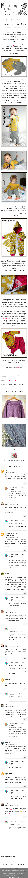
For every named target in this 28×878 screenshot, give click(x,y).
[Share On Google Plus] (15, 380)
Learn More (12, 877)
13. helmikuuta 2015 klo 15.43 (11, 575)
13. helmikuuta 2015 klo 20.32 (15, 558)
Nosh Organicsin (16, 31)
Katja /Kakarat (9, 773)
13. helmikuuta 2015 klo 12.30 (15, 491)
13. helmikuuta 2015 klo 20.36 (15, 665)
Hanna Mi (7, 742)
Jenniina (7, 804)
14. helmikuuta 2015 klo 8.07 (11, 681)
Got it (18, 877)
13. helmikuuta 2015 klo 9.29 (11, 472)
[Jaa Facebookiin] (6, 380)
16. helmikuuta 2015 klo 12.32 (15, 727)
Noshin (18, 367)
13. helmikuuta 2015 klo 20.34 (15, 601)
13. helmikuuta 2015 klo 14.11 (11, 537)
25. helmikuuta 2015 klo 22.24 (11, 805)
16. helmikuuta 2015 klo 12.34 (15, 794)
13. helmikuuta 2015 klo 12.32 (15, 523)
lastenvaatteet (19, 384)
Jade (6, 645)
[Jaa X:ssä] (9, 380)
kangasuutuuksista (16, 45)
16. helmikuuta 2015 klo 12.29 (15, 696)
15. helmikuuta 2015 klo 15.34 (11, 775)
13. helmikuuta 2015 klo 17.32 (11, 647)
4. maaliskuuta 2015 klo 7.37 (15, 824)
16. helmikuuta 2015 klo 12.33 (15, 765)
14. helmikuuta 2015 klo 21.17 (11, 706)
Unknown (7, 679)
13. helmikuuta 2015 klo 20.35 (15, 631)
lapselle (10, 384)
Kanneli (7, 573)
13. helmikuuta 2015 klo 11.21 (11, 504)
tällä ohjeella (22, 267)
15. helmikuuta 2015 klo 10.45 (11, 744)
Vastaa (25, 483)
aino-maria (8, 611)
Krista (6, 503)
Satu (6, 704)
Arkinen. (7, 470)
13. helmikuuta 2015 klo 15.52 (11, 612)
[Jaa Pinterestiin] (12, 380)
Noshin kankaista (6, 318)
